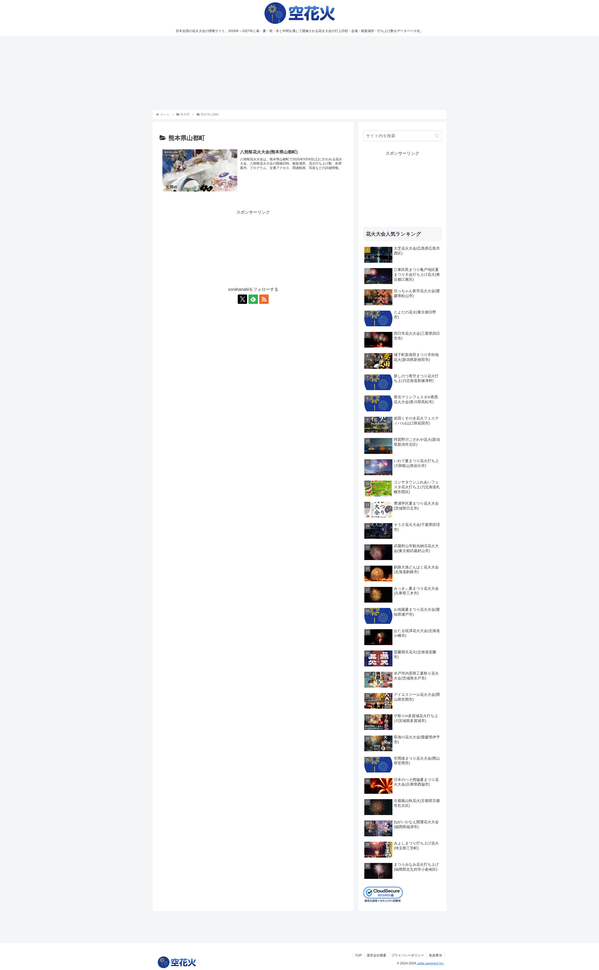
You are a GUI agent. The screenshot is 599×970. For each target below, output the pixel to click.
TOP (358, 955)
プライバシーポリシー (407, 955)
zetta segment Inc (430, 963)
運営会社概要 (376, 955)
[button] (437, 135)
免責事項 (435, 955)
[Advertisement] (299, 73)
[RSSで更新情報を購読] (264, 299)
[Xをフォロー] (242, 299)
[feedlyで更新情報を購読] (253, 299)
